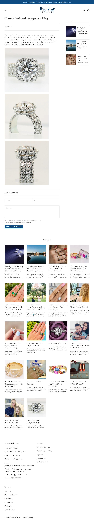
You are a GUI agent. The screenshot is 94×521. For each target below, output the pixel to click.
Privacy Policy (28, 220)
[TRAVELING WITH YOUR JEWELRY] (79, 369)
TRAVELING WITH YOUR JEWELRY (78, 383)
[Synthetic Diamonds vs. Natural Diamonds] (14, 407)
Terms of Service (36, 220)
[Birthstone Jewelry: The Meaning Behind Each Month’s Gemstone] (79, 254)
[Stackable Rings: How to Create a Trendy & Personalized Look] (58, 254)
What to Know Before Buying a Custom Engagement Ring (12, 345)
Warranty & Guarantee (11, 495)
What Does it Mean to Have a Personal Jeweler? (79, 306)
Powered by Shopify (28, 517)
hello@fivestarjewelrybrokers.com (19, 465)
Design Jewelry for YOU (57, 343)
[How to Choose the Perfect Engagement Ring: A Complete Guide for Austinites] (36, 292)
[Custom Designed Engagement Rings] (36, 407)
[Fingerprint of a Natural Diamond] (36, 369)
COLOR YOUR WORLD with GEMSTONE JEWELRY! (58, 384)
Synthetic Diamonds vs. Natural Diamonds (13, 421)
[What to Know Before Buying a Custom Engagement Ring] (14, 330)
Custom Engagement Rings (44, 451)
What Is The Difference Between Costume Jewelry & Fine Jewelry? (14, 384)
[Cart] (88, 10)
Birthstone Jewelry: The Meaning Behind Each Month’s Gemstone (78, 268)
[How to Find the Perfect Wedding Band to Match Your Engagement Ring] (14, 292)
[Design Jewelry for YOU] (58, 330)
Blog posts (47, 240)
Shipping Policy (9, 506)
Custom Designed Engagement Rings (33, 421)
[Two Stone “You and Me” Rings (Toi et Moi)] (36, 330)
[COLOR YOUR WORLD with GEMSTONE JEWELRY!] (58, 369)
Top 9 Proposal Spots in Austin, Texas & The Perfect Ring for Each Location (35, 268)
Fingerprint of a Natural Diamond (35, 383)
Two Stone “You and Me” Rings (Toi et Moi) (36, 344)
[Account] (84, 10)
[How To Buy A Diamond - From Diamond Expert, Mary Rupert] (58, 292)
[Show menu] (5, 10)
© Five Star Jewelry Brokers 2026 (13, 517)
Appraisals (40, 455)
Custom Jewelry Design (43, 447)
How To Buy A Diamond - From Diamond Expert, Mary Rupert (58, 307)
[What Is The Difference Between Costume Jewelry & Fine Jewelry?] (14, 369)
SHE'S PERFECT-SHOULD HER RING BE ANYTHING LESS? (79, 345)
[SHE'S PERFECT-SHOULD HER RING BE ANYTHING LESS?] (79, 330)
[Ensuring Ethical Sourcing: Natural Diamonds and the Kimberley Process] (14, 254)
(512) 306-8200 (17, 459)
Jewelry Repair (41, 458)
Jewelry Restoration (42, 462)
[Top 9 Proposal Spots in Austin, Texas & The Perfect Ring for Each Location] (36, 254)
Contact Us (8, 491)
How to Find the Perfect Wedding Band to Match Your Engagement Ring (13, 307)
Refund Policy (9, 499)
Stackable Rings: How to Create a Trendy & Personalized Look (57, 268)
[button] (10, 10)
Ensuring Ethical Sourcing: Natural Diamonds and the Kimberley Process (14, 268)
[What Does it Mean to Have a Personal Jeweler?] (79, 292)
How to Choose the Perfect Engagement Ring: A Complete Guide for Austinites (36, 307)
